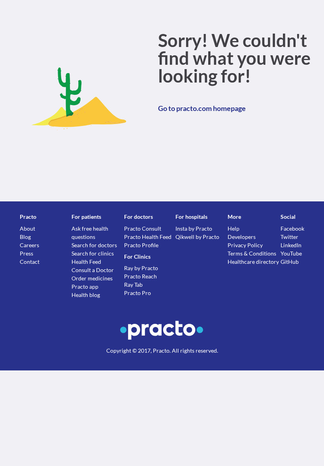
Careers (29, 245)
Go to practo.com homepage (202, 108)
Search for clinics (93, 253)
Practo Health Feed (147, 236)
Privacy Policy (245, 245)
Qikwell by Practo (197, 236)
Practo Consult (142, 228)
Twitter (289, 236)
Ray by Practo (141, 268)
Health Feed (86, 261)
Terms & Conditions (252, 253)
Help (233, 228)
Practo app (85, 286)
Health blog (86, 294)
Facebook (292, 228)
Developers (242, 236)
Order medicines (92, 278)
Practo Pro (137, 292)
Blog (25, 236)
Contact (30, 261)
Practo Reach (140, 276)
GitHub (290, 261)
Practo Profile (141, 245)
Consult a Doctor (93, 270)
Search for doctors (94, 245)
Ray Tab (133, 284)
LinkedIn (291, 245)
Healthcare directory (253, 261)
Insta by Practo (193, 228)
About (27, 228)
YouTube (291, 253)
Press (26, 253)
